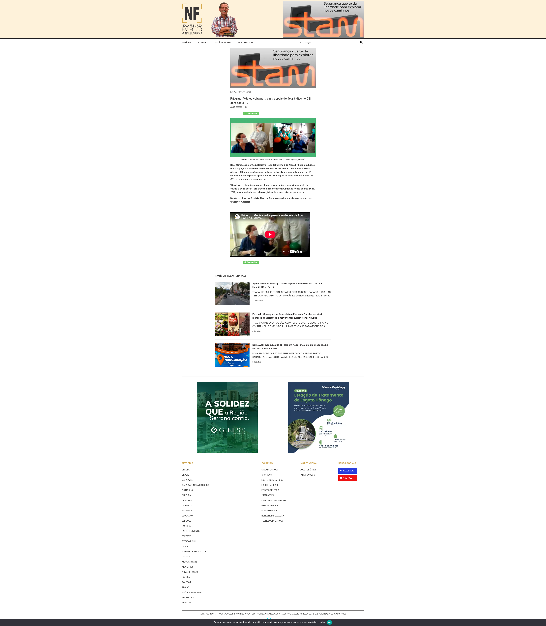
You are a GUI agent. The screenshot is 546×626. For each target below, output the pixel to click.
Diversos (187, 505)
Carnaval (187, 480)
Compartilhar (251, 113)
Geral (185, 546)
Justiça (186, 556)
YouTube (347, 478)
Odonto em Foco (270, 510)
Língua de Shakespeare (273, 500)
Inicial (233, 92)
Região (185, 587)
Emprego (186, 526)
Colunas (203, 42)
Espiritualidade (269, 485)
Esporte (186, 536)
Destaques (187, 500)
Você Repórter (223, 42)
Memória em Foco (270, 505)
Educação (187, 515)
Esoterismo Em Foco (272, 480)
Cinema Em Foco (270, 469)
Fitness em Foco (270, 490)
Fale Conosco (245, 42)
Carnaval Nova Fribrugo (195, 485)
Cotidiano (187, 490)
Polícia (186, 577)
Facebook (348, 470)
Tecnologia (188, 597)
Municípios (188, 567)
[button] (361, 42)
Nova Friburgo (244, 92)
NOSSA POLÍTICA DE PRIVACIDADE (213, 614)
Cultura (186, 495)
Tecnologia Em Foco (272, 521)
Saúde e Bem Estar (192, 592)
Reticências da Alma (272, 515)
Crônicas (266, 475)
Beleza (186, 469)
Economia (187, 510)
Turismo (186, 602)
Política (186, 582)
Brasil (185, 475)
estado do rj (189, 541)
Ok (329, 622)
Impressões (267, 495)
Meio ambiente (189, 562)
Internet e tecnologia (194, 551)
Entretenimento (191, 531)
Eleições (186, 521)
